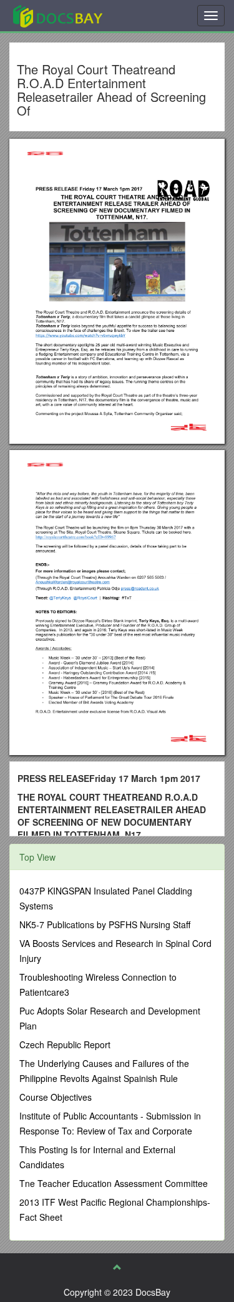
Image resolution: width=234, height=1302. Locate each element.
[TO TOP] (117, 1267)
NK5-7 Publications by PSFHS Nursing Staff (104, 924)
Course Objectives (55, 1097)
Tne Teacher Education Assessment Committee (113, 1183)
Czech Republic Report (64, 1044)
